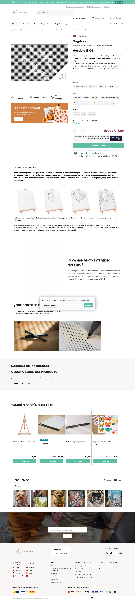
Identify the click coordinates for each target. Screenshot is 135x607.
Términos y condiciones (82, 566)
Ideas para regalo (56, 582)
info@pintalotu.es (62, 553)
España (31, 573)
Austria (31, 576)
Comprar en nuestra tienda (75, 7)
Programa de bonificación (83, 577)
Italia (30, 570)
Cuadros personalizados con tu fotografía (61, 570)
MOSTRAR (119, 2)
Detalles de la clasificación (102, 46)
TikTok (102, 279)
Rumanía (32, 567)
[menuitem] (15, 24)
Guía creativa (103, 566)
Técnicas (54, 566)
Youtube (120, 480)
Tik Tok (108, 480)
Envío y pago (81, 123)
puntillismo (40, 173)
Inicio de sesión (80, 18)
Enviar (67, 536)
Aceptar (88, 305)
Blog (100, 569)
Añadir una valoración (22, 383)
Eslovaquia (18, 567)
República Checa (18, 563)
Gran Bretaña (19, 576)
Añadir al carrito (100, 145)
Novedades (54, 579)
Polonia (17, 570)
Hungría (31, 563)
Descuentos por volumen (83, 574)
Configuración (49, 305)
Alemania (18, 573)
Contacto (107, 7)
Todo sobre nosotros (93, 7)
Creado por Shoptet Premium (101, 598)
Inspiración (54, 573)
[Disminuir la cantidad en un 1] (75, 131)
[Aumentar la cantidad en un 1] (83, 131)
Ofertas (53, 576)
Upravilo (116, 598)
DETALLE (26, 461)
